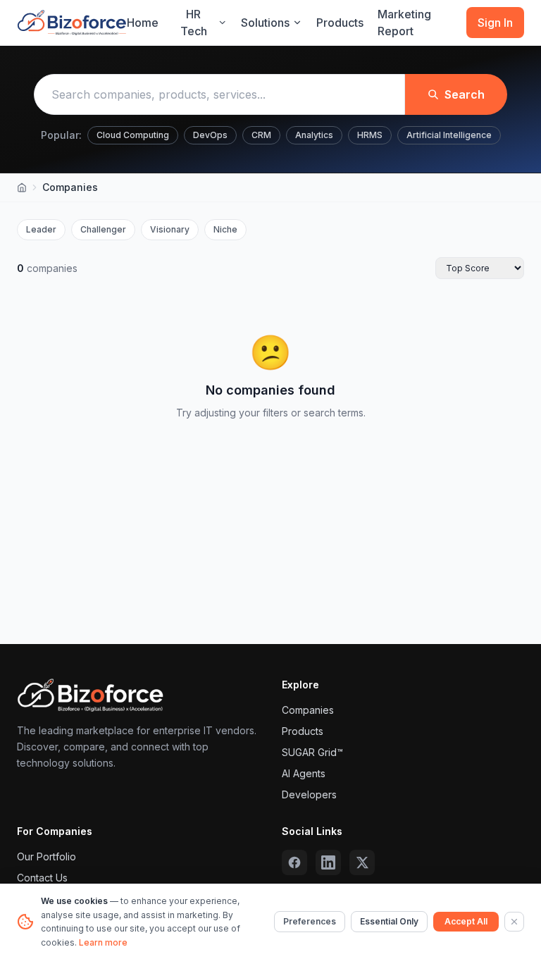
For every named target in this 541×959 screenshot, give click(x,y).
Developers (309, 794)
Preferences (309, 921)
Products (339, 23)
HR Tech (193, 22)
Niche (225, 229)
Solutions (265, 23)
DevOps (210, 135)
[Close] (514, 922)
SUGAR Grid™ (312, 752)
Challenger (103, 229)
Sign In (495, 23)
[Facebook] (294, 862)
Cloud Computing (133, 135)
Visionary (169, 229)
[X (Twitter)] (362, 862)
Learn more (103, 942)
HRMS (370, 135)
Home (142, 23)
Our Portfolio (46, 856)
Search (464, 94)
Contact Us (42, 878)
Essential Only (389, 921)
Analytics (314, 135)
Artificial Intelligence (449, 135)
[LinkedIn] (328, 862)
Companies (308, 710)
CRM (261, 135)
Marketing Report (404, 22)
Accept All (465, 921)
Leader (41, 229)
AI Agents (303, 773)
